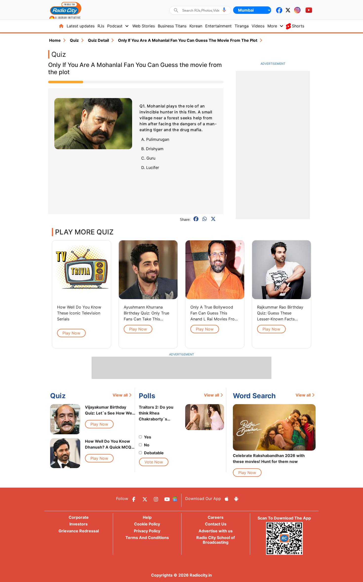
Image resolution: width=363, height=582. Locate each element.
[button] (224, 10)
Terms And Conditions (147, 537)
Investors (78, 523)
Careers (215, 517)
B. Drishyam (152, 148)
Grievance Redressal (79, 530)
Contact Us (215, 523)
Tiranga (242, 25)
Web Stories (143, 25)
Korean (195, 25)
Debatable (154, 452)
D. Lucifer (150, 167)
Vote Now (153, 461)
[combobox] (200, 10)
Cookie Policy (147, 523)
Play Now (71, 333)
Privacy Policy (147, 530)
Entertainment (218, 25)
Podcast (114, 25)
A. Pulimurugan (155, 139)
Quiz (74, 40)
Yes (147, 437)
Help (147, 517)
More (272, 25)
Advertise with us (216, 530)
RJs (101, 25)
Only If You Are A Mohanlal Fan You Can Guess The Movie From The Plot (187, 40)
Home (55, 40)
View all (120, 395)
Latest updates (81, 25)
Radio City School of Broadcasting (215, 540)
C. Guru (148, 158)
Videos (258, 25)
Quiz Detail (98, 40)
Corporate (79, 517)
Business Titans (172, 25)
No (146, 444)
